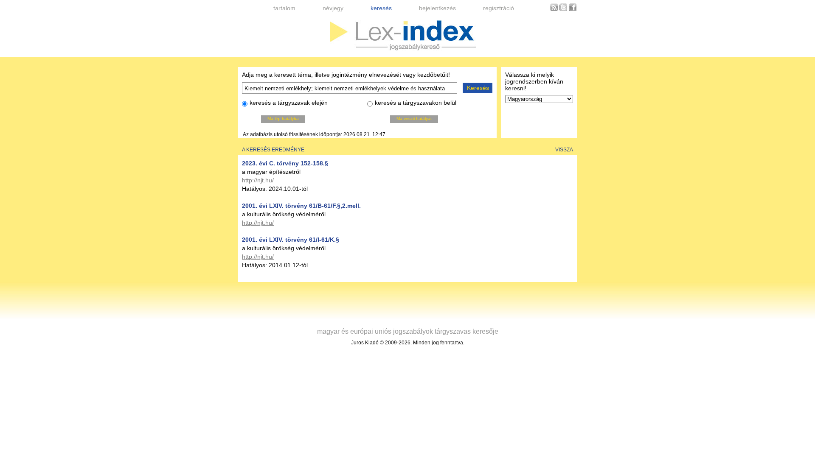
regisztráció (498, 8)
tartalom (284, 8)
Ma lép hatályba (283, 118)
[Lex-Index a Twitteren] (563, 9)
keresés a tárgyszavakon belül (415, 102)
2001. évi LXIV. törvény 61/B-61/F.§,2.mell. (301, 205)
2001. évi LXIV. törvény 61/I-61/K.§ (290, 239)
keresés (381, 8)
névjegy (333, 8)
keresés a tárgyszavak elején (289, 102)
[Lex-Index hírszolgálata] (554, 9)
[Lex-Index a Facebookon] (572, 9)
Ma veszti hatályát (414, 118)
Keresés (478, 87)
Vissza (564, 150)
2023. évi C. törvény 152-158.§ (285, 163)
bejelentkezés (437, 8)
